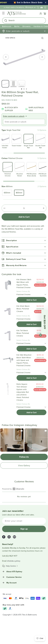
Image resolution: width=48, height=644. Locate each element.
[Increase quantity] (43, 208)
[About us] (41, 7)
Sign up (24, 528)
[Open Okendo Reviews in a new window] (13, 488)
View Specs (10, 38)
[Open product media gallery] (42, 38)
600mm (7, 192)
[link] (12, 440)
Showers (26, 26)
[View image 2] (13, 83)
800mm (19, 192)
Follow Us (24, 456)
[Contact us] (38, 7)
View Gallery (24, 465)
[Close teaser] (40, 335)
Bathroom (6, 26)
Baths (16, 26)
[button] (3, 13)
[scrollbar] (24, 153)
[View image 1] (5, 83)
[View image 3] (21, 83)
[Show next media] (42, 57)
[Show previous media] (6, 57)
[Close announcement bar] (45, 2)
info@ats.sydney (13, 561)
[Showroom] (45, 7)
